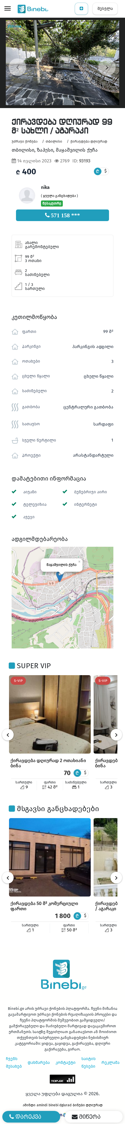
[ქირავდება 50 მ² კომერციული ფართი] (50, 857)
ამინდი (29, 1105)
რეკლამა (110, 1062)
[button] (59, 576)
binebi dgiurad (60, 1105)
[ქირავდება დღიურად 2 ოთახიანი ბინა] (50, 714)
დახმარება (39, 1062)
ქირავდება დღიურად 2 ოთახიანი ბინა (48, 763)
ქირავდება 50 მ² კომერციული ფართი (44, 906)
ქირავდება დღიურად (88, 141)
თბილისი (54, 141)
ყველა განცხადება (59, 196)
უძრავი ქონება (25, 141)
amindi (42, 1105)
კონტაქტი (66, 1062)
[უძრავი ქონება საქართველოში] (33, 8)
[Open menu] (7, 9)
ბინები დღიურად (88, 1105)
